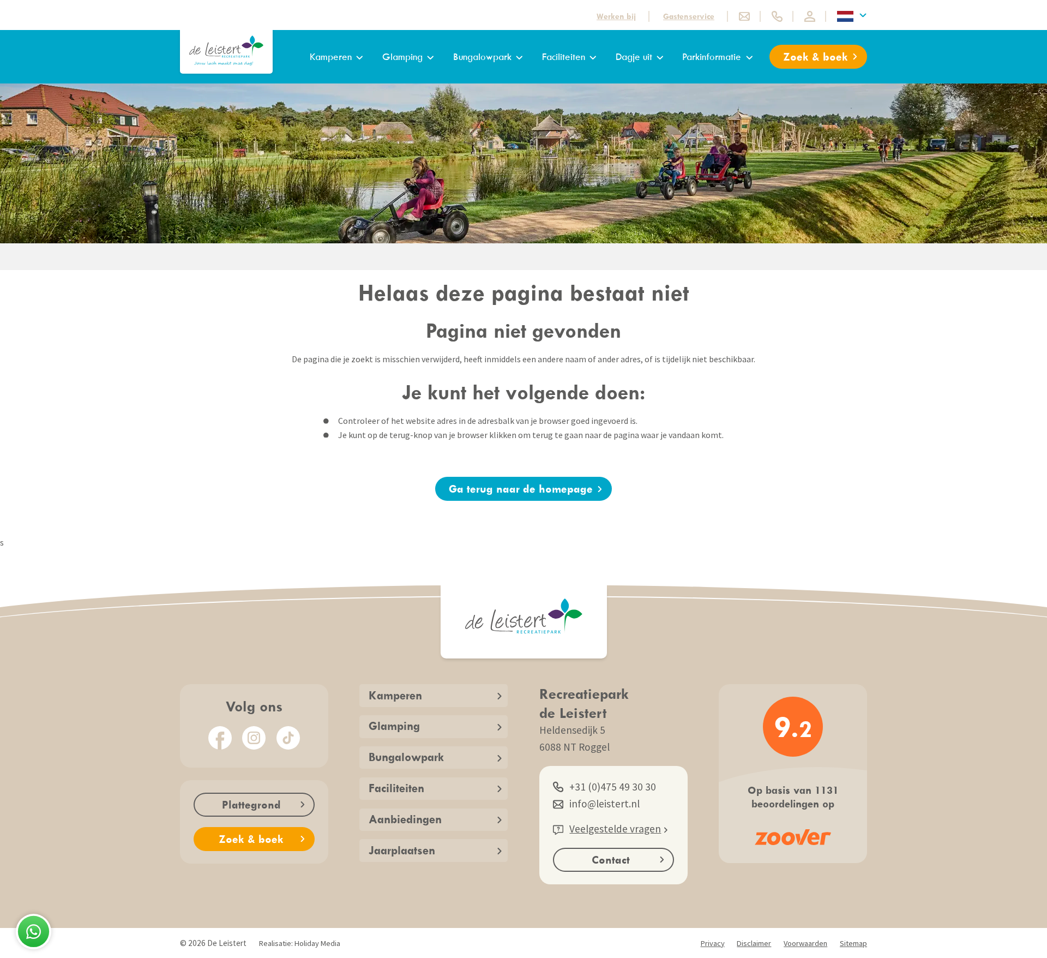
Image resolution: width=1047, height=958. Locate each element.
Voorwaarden (805, 943)
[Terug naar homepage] (226, 50)
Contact (611, 859)
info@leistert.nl (604, 803)
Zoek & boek (815, 56)
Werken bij (616, 16)
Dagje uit (634, 57)
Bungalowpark (482, 57)
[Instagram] (254, 738)
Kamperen (331, 57)
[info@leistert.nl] (744, 16)
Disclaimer (754, 943)
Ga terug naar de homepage (521, 488)
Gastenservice (688, 16)
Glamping (402, 57)
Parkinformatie (711, 57)
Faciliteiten (563, 57)
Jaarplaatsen (402, 850)
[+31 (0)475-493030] (777, 16)
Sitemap (853, 943)
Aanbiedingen (405, 819)
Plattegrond (251, 804)
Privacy (713, 943)
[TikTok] (288, 738)
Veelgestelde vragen (615, 828)
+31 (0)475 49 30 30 (612, 786)
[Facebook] (220, 738)
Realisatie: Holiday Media (299, 943)
